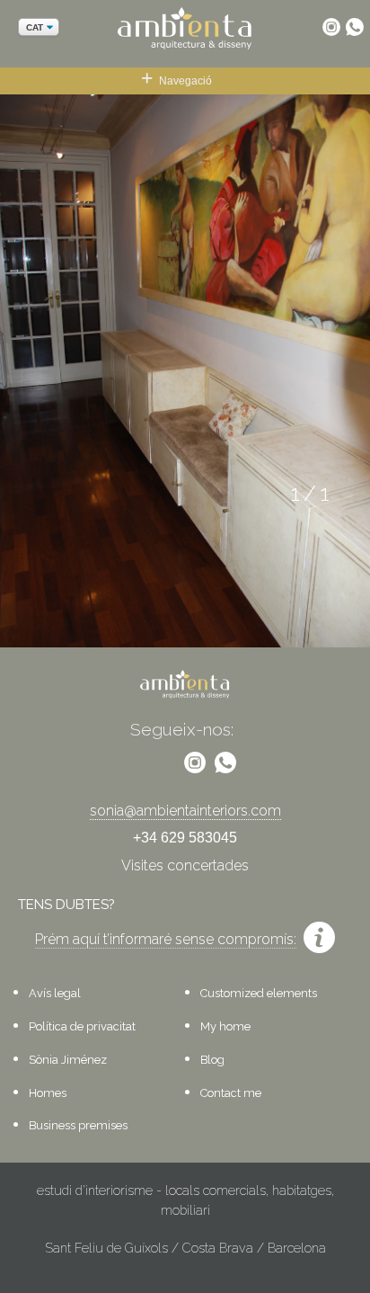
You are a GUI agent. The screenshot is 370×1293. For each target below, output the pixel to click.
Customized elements (258, 993)
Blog (212, 1059)
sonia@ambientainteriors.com (185, 810)
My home (225, 1026)
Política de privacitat (82, 1026)
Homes (47, 1093)
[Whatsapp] (354, 27)
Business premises (78, 1125)
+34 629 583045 (185, 837)
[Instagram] (331, 27)
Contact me (230, 1093)
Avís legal (55, 993)
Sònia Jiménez (68, 1059)
